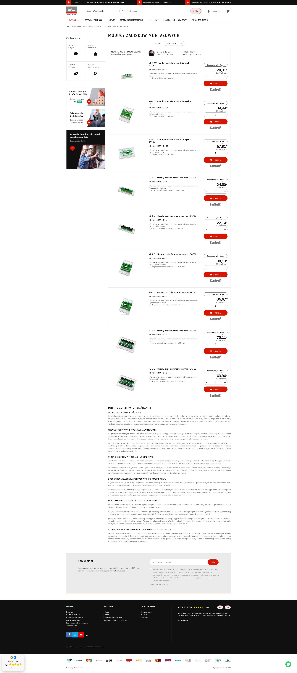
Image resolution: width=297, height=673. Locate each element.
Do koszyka (217, 84)
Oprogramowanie (219, 668)
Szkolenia (153, 20)
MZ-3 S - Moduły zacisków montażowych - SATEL (172, 330)
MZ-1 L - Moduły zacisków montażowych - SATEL (172, 216)
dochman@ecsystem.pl (192, 54)
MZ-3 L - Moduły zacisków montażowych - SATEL (172, 369)
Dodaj (213, 562)
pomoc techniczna (200, 20)
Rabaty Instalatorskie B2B (132, 20)
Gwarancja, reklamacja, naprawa (115, 620)
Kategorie (73, 20)
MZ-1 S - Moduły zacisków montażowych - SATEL (172, 177)
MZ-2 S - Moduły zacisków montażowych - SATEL (172, 254)
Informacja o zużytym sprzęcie (77, 623)
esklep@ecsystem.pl (116, 2)
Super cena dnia (146, 612)
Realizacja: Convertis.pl (74, 668)
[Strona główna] (71, 11)
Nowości (144, 615)
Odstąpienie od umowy (74, 617)
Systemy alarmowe (92, 46)
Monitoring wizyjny (72, 46)
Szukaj (196, 11)
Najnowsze (172, 43)
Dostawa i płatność (93, 20)
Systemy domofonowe (93, 65)
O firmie (106, 612)
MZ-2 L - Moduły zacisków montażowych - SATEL (172, 292)
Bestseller (144, 617)
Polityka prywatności (73, 620)
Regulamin (70, 612)
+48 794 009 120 (190, 52)
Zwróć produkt (71, 626)
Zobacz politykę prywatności (159, 584)
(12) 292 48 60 (99, 2)
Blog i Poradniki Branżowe (175, 20)
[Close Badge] (23, 655)
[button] (220, 607)
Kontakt (111, 20)
